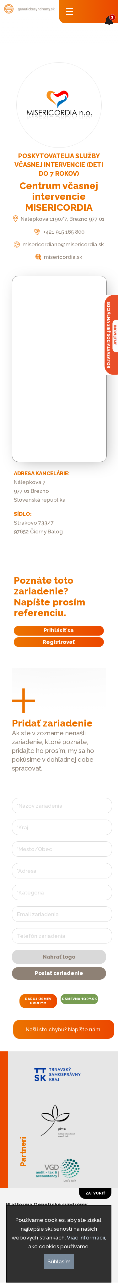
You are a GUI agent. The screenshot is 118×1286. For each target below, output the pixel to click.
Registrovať (59, 642)
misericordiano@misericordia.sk (62, 244)
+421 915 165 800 (63, 232)
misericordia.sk (62, 257)
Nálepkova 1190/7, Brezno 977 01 (62, 219)
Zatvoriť (95, 1193)
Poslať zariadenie (59, 973)
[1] (108, 29)
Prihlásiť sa (59, 630)
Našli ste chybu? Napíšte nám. (64, 1029)
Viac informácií (86, 1237)
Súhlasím (59, 1261)
